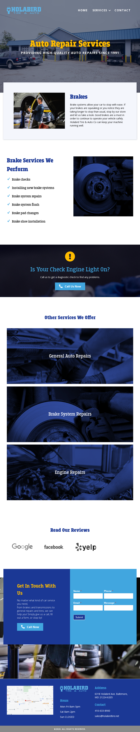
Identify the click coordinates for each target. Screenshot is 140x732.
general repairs (25, 610)
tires (41, 610)
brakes (27, 607)
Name (77, 591)
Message (110, 602)
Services (100, 10)
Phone (108, 591)
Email (77, 602)
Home (83, 10)
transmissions (44, 607)
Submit (79, 617)
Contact (123, 10)
